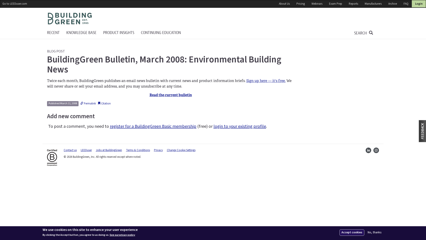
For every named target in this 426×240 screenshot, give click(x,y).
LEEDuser (86, 150)
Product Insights (118, 32)
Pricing (300, 4)
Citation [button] (106, 104)
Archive (392, 4)
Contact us (70, 150)
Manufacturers (373, 4)
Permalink (89, 104)
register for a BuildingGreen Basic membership (153, 126)
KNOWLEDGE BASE (81, 32)
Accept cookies (351, 232)
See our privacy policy (122, 235)
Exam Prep (335, 4)
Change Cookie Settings (181, 150)
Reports (353, 4)
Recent (53, 32)
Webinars (317, 4)
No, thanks (375, 232)
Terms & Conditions (138, 150)
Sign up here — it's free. (266, 80)
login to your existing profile (239, 126)
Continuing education (161, 32)
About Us (284, 4)
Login (418, 4)
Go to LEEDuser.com (14, 4)
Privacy (158, 150)
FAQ (406, 4)
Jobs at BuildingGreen (109, 150)
